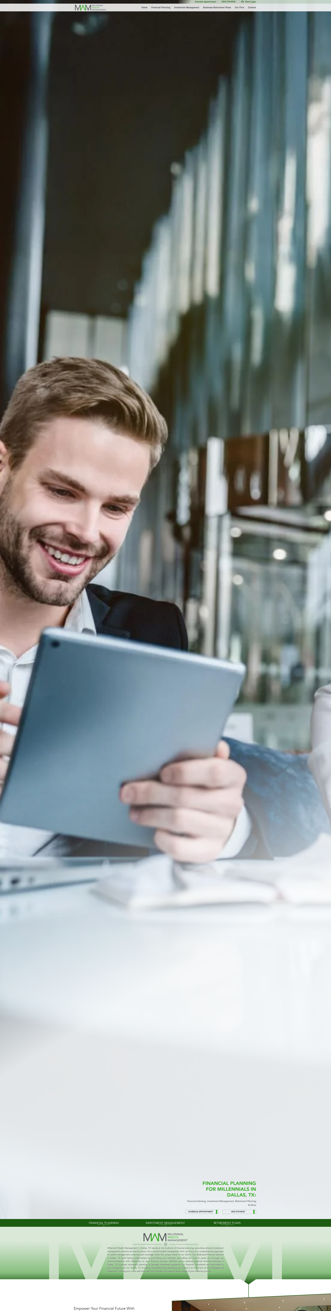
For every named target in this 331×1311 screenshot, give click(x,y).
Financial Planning (104, 1223)
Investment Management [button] (186, 7)
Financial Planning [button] (160, 7)
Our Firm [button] (239, 7)
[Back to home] (90, 7)
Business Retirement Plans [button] (217, 7)
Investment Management (165, 1223)
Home (144, 7)
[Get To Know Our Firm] (165, 1238)
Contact (252, 7)
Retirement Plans (227, 1223)
